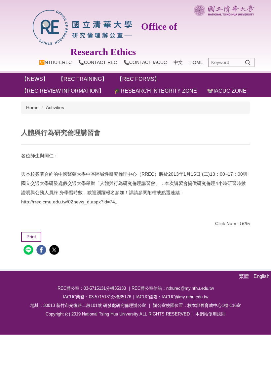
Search (248, 62)
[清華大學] (224, 10)
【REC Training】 (82, 79)
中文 (178, 62)
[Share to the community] (29, 250)
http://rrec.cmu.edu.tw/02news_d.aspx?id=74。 (70, 201)
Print (31, 236)
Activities (55, 107)
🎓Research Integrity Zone (155, 91)
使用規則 (216, 314)
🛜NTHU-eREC (55, 62)
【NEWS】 (34, 79)
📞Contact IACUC (145, 62)
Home (196, 62)
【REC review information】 (62, 91)
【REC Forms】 (138, 79)
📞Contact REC (97, 62)
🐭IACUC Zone (227, 91)
